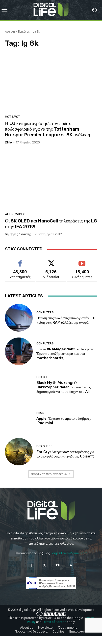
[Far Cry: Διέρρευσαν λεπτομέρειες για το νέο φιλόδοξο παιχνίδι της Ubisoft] (19, 452)
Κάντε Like (20, 261)
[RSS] (71, 565)
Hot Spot (12, 116)
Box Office (44, 377)
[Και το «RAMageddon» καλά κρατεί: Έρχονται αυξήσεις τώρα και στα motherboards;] (19, 351)
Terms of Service (54, 622)
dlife (8, 142)
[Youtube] (57, 565)
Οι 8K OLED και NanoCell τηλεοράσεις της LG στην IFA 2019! (51, 223)
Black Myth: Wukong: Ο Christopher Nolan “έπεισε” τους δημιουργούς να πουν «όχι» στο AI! (63, 387)
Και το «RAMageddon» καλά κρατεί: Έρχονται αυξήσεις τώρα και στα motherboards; (66, 353)
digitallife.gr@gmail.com (69, 553)
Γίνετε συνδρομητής (82, 262)
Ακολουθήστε (51, 261)
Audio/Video (15, 214)
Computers (44, 312)
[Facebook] (31, 565)
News (40, 413)
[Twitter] (44, 565)
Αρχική (10, 31)
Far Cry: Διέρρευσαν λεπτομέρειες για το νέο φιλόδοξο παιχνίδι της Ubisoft (65, 454)
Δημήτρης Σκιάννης (18, 234)
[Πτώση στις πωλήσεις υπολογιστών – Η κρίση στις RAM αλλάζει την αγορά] (19, 318)
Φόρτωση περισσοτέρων (49, 474)
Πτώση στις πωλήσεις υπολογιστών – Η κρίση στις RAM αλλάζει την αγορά (66, 320)
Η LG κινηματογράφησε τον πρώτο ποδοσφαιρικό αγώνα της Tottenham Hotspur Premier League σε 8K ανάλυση (47, 129)
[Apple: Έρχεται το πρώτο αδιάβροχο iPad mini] (19, 418)
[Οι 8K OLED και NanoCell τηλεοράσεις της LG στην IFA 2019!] (51, 180)
